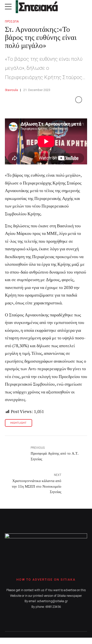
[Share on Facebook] (78, 99)
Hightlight (18, 423)
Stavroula (11, 90)
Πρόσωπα (12, 21)
